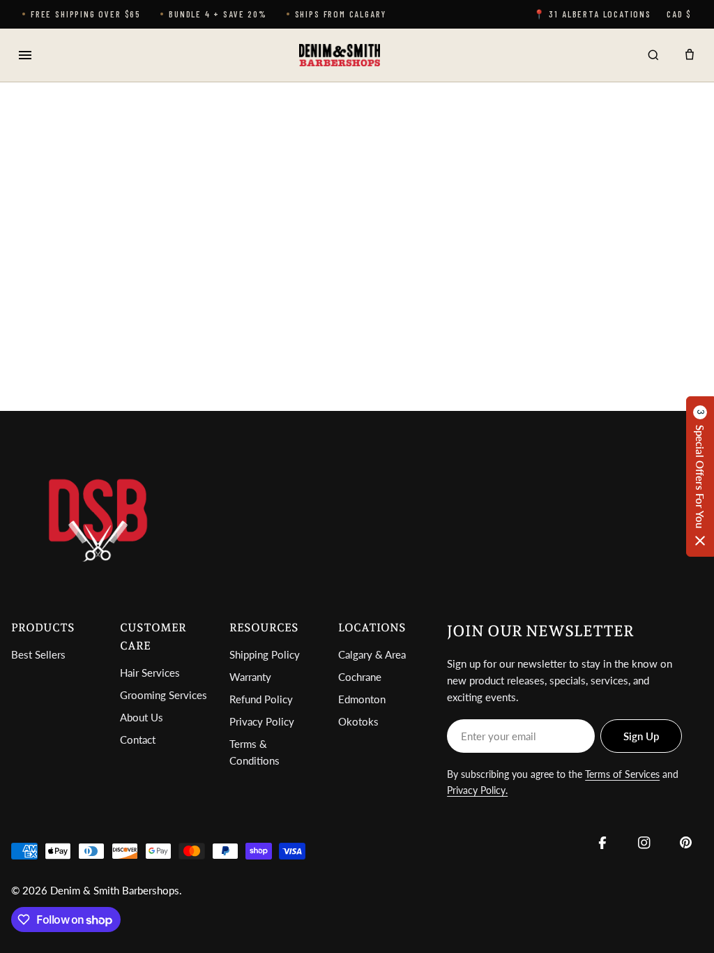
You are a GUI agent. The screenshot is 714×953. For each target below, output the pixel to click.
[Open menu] (25, 55)
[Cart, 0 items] (689, 55)
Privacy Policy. (477, 790)
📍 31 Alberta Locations (592, 14)
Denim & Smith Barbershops (114, 890)
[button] (700, 476)
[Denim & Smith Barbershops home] (339, 55)
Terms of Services (622, 774)
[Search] (653, 55)
